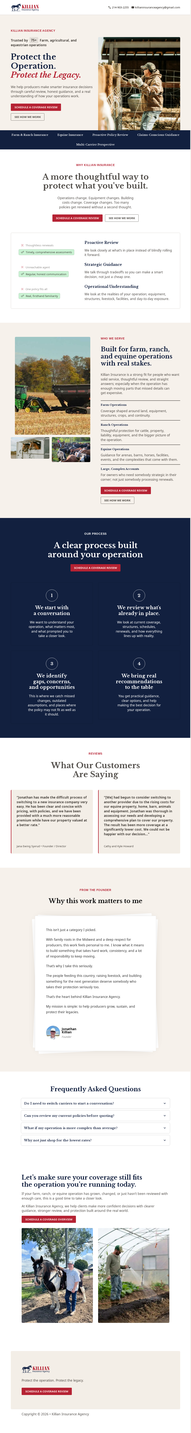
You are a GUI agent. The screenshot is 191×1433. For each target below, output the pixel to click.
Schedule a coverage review (77, 218)
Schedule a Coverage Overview (48, 1219)
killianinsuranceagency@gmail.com (157, 7)
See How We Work (28, 117)
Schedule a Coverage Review (36, 107)
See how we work (122, 218)
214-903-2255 (120, 7)
